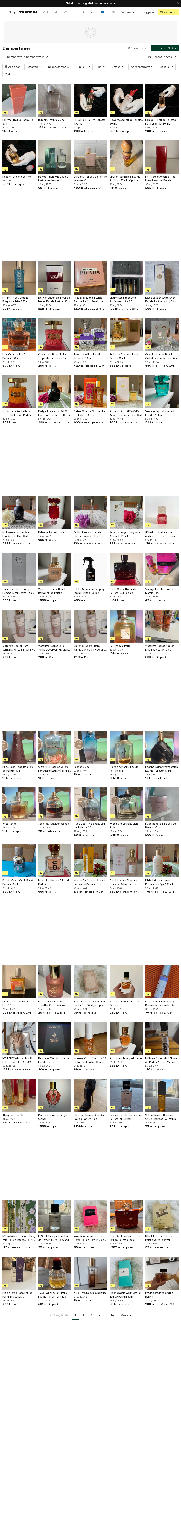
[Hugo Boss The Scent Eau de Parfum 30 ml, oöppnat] (90, 981)
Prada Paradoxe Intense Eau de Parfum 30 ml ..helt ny (89, 299)
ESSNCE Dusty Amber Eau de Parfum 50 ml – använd (53, 1238)
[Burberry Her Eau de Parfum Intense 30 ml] (90, 157)
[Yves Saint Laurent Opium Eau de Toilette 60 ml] (126, 1216)
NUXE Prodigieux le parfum (90, 1292)
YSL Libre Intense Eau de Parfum (124, 1003)
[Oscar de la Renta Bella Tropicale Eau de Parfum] (54, 334)
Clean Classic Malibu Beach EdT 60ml (18, 1003)
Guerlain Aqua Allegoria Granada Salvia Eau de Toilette (123, 882)
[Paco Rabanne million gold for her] (54, 1095)
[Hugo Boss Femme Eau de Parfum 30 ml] (162, 804)
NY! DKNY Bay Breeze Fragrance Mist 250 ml (15, 299)
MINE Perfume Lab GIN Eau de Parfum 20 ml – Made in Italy (161, 1060)
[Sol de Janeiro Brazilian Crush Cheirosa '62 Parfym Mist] (162, 1095)
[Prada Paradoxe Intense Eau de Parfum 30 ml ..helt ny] (90, 278)
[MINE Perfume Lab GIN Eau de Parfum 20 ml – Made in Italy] (162, 1038)
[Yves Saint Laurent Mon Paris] (126, 804)
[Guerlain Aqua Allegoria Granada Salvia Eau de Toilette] (126, 860)
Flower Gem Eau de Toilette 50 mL (126, 121)
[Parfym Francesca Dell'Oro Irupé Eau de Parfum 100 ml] (54, 391)
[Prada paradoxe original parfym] (162, 1273)
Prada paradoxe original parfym (159, 1294)
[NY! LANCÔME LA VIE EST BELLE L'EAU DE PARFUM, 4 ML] (19, 1038)
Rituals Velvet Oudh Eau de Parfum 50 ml (18, 882)
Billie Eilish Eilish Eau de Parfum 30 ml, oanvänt (158, 1238)
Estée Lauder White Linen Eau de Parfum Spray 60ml (160, 299)
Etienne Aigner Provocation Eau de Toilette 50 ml (161, 768)
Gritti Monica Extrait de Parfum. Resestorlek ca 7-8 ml (90, 534)
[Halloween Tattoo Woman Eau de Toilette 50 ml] (19, 512)
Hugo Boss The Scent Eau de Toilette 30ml (89, 825)
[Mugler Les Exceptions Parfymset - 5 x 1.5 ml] (126, 278)
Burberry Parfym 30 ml (51, 119)
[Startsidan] (28, 12)
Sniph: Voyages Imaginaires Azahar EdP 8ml (126, 534)
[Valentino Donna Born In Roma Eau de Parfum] (54, 569)
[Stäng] (178, 3)
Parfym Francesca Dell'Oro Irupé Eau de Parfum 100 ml (54, 413)
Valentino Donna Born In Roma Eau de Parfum (52, 591)
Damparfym (14, 56)
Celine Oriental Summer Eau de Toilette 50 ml (90, 413)
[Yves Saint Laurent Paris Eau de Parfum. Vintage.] (54, 1273)
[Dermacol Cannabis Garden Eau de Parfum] (54, 1038)
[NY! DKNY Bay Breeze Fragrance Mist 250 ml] (19, 278)
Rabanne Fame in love (51, 532)
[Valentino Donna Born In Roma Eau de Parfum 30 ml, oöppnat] (90, 1216)
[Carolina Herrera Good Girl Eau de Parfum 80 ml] (90, 1095)
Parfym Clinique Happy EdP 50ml (18, 121)
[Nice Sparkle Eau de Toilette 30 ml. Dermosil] (54, 981)
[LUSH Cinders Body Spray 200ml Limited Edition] (90, 569)
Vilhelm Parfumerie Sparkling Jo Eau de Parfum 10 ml (90, 882)
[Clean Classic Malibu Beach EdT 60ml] (19, 981)
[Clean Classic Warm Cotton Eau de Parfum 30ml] (126, 1273)
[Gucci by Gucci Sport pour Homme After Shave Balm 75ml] (19, 569)
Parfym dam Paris (120, 645)
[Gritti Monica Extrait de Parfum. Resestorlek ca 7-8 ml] (90, 512)
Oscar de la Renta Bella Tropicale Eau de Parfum (52, 356)
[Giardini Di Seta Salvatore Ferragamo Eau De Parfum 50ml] (54, 747)
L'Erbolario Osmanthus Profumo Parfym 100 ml (159, 882)
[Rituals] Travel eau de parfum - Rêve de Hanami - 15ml (161, 534)
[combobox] (63, 12)
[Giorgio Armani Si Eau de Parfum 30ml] (126, 747)
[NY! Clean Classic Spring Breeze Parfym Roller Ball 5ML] (162, 981)
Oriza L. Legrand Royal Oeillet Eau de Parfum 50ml (161, 356)
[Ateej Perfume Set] (19, 1095)
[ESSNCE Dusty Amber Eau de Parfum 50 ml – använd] (54, 1216)
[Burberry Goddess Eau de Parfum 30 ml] (126, 334)
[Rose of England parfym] (19, 157)
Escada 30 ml (81, 766)
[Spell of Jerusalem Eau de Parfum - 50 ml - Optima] (126, 157)
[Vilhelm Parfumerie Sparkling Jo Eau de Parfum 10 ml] (90, 860)
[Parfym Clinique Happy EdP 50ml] (19, 100)
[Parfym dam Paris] (126, 626)
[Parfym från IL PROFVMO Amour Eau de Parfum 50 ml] (126, 391)
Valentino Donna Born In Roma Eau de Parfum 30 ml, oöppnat (90, 1238)
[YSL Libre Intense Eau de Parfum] (126, 981)
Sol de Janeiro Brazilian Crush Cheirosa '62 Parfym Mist (160, 1117)
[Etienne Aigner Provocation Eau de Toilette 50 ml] (162, 747)
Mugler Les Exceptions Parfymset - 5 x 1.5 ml (123, 299)
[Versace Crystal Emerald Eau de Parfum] (162, 391)
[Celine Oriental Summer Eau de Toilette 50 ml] (90, 391)
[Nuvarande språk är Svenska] (103, 12)
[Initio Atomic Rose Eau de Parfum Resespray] (19, 1273)
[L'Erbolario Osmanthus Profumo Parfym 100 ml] (162, 860)
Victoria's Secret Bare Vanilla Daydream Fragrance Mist (18, 647)
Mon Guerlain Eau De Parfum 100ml (14, 356)
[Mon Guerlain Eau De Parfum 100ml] (19, 334)
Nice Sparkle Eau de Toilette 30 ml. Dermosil (52, 1003)
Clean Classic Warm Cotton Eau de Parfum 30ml (125, 1294)
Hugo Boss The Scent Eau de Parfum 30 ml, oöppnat (89, 1003)
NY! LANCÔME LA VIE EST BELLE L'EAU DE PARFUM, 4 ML (18, 1060)
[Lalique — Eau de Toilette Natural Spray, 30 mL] (162, 100)
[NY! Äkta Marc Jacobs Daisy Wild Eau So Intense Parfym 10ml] (19, 1216)
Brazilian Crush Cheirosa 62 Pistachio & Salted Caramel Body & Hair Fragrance (90, 1060)
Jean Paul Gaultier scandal (53, 823)
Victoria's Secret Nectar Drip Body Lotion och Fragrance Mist (159, 647)
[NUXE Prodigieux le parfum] (90, 1273)
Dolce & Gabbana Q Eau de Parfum (54, 882)
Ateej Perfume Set (13, 1115)
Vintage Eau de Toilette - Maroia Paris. (160, 591)
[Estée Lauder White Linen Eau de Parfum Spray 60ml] (162, 278)
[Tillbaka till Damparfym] (4, 56)
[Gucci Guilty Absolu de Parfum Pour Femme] (126, 569)
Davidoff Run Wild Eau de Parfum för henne (53, 178)
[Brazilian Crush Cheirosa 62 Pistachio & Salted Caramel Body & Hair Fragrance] (90, 1038)
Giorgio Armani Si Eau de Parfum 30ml (124, 768)
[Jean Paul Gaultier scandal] (54, 804)
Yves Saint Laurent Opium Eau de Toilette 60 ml (125, 1238)
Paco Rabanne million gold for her (53, 1117)
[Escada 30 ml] (90, 747)
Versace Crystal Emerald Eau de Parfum (159, 413)
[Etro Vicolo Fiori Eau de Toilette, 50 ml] (90, 334)
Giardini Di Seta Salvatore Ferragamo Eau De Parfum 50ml (53, 768)
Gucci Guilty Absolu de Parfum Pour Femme (123, 591)
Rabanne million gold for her (126, 1058)
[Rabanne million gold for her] (126, 1038)
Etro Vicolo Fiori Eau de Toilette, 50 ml (87, 356)
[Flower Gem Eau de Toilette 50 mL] (126, 100)
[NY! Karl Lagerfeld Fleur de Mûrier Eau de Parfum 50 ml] (54, 278)
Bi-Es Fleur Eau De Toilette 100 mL (90, 121)
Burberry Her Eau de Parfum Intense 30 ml (90, 178)
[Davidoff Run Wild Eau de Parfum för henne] (54, 157)
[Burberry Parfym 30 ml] (54, 100)
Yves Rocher (9, 823)
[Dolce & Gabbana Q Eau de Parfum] (54, 860)
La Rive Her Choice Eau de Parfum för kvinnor (125, 1117)
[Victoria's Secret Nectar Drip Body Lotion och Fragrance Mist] (162, 626)
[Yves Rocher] (19, 804)
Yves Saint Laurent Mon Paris (124, 825)
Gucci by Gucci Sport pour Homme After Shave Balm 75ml (18, 591)
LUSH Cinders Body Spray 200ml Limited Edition (89, 591)
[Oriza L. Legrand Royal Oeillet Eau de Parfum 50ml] (162, 334)
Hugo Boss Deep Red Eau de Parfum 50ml (17, 768)
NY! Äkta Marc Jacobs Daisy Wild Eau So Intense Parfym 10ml (19, 1238)
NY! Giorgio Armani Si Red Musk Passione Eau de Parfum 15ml (160, 178)
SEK (112, 12)
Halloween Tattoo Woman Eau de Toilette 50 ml (17, 534)
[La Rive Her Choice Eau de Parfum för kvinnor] (126, 1095)
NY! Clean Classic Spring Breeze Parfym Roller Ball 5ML (160, 1003)
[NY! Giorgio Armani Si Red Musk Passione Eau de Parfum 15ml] (162, 157)
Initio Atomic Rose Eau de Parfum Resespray (17, 1294)
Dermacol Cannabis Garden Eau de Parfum (54, 1060)
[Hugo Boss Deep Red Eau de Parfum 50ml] (19, 747)
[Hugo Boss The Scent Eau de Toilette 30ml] (90, 804)
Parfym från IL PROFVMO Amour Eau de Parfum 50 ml (126, 413)
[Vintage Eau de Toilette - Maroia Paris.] (162, 569)
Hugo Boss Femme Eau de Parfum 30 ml (160, 825)
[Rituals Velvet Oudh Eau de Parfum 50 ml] (19, 860)
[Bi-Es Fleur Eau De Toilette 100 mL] (90, 100)
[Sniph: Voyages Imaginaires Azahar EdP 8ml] (126, 512)
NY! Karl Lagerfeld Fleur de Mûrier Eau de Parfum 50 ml (54, 299)
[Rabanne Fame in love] (54, 512)
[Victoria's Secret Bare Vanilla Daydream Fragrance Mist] (19, 626)
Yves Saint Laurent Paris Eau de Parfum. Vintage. (52, 1294)
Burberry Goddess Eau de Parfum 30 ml (125, 356)
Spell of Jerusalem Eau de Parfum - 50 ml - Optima (125, 178)
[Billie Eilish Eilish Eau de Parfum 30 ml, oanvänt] (162, 1216)
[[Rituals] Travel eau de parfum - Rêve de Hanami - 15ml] (162, 512)
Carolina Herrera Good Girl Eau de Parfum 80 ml (89, 1117)
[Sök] (83, 12)
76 (112, 1315)
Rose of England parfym (16, 176)
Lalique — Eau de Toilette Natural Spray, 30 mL (160, 121)
